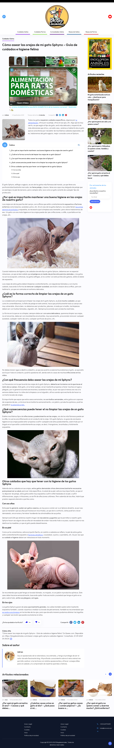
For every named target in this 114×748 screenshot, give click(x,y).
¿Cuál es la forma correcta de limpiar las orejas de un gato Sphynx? (36, 154)
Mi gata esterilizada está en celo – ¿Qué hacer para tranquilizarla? (99, 97)
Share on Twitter (60, 115)
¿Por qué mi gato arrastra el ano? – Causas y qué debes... (15, 705)
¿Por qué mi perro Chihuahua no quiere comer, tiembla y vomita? (99, 148)
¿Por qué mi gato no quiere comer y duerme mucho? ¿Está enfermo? (98, 705)
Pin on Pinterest (66, 115)
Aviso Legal (28, 724)
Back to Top (110, 743)
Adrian (7, 115)
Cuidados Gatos (22, 32)
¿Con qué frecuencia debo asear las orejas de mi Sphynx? (32, 158)
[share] (73, 69)
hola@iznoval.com (106, 728)
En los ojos (17, 177)
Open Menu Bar (4, 16)
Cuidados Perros (40, 32)
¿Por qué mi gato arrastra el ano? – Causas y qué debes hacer (99, 175)
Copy (11, 639)
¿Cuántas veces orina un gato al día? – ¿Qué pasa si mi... (42, 705)
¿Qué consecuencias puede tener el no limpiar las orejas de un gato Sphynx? (39, 162)
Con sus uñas (17, 170)
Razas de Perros (91, 32)
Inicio (26, 732)
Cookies (27, 730)
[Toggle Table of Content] (78, 145)
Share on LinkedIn (63, 115)
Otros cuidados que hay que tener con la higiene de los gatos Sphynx (36, 166)
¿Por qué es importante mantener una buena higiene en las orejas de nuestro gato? (42, 150)
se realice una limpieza (11, 612)
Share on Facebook (57, 115)
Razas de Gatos (74, 32)
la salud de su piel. (18, 405)
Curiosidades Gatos (57, 32)
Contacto (27, 727)
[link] (12, 70)
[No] (37, 622)
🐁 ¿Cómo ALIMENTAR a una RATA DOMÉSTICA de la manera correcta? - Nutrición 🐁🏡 (43, 70)
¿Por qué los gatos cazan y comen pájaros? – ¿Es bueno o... (70, 705)
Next (110, 674)
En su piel (16, 173)
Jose (6, 700)
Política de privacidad (31, 735)
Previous (105, 674)
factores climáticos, (35, 535)
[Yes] (28, 622)
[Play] (55, 61)
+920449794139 (105, 724)
